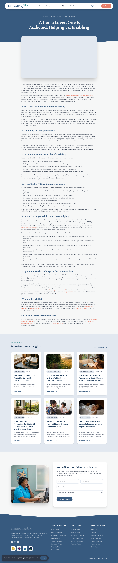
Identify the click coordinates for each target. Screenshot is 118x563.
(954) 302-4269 (81, 308)
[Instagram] (15, 542)
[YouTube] (18, 542)
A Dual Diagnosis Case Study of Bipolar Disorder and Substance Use (57, 424)
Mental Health (19, 417)
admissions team (35, 308)
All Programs (55, 529)
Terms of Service (102, 558)
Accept (44, 558)
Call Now (106, 6)
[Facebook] (12, 542)
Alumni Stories (95, 544)
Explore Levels (75, 529)
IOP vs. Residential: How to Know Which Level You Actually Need (56, 378)
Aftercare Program (76, 544)
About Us (94, 529)
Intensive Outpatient (77, 541)
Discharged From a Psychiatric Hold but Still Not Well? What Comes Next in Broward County (24, 425)
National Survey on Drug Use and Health (79, 95)
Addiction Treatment (57, 532)
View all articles (99, 347)
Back (46, 16)
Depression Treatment (57, 544)
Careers (93, 532)
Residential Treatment (77, 535)
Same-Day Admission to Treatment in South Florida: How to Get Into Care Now (91, 378)
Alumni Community (96, 541)
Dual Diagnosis (69, 16)
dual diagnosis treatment (57, 290)
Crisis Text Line (58, 323)
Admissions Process (97, 535)
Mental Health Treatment (58, 535)
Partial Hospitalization (77, 538)
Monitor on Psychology (29, 228)
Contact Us (94, 547)
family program (68, 292)
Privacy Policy (92, 558)
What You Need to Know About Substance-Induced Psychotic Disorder (90, 424)
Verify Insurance (94, 6)
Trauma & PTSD (56, 550)
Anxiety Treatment (56, 541)
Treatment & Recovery (54, 371)
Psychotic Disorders (57, 547)
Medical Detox (75, 532)
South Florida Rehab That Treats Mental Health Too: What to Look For (24, 378)
